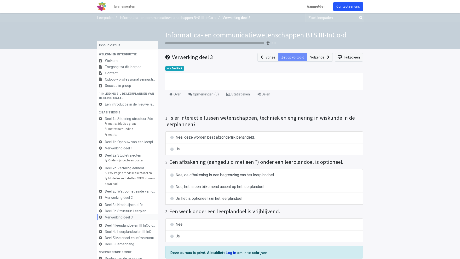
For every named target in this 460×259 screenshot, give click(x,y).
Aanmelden (316, 6)
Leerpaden (105, 18)
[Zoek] (360, 17)
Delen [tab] (265, 94)
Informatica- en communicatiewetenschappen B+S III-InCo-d (255, 34)
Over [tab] (176, 94)
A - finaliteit (174, 68)
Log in (231, 253)
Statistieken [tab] (240, 94)
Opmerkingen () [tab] (205, 94)
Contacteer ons (348, 6)
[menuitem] (124, 6)
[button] (127, 54)
